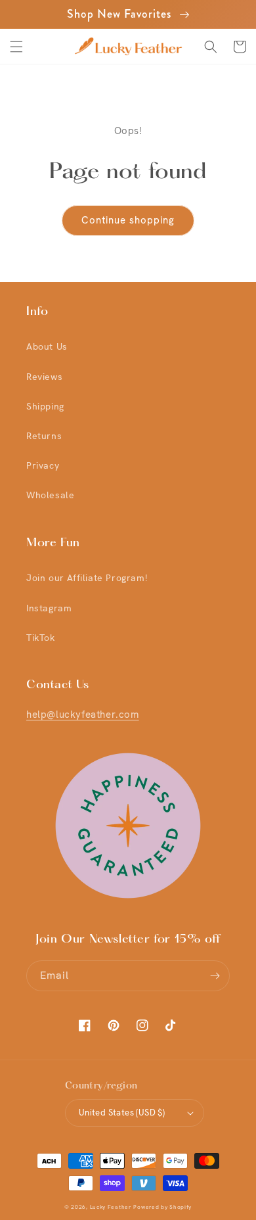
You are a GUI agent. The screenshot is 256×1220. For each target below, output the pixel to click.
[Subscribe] (214, 975)
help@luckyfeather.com (82, 714)
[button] (16, 46)
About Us (47, 346)
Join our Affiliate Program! (86, 578)
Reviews (44, 377)
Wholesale (50, 495)
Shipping (45, 406)
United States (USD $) (122, 1112)
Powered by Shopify (162, 1207)
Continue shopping (128, 220)
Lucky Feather (110, 1207)
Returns (44, 436)
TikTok (40, 638)
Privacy (42, 465)
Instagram (49, 608)
